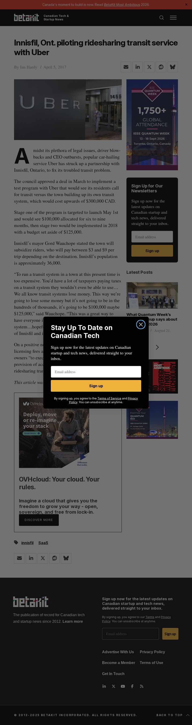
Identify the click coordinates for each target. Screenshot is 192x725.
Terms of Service (109, 398)
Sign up (96, 385)
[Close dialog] (141, 324)
